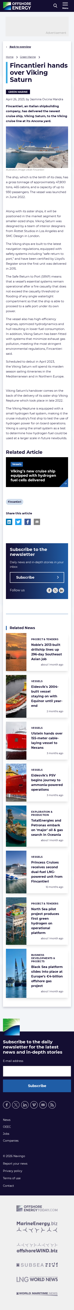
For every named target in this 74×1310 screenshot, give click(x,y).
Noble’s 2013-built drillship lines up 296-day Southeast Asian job (46, 652)
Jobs (6, 1134)
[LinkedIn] (61, 590)
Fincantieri (14, 502)
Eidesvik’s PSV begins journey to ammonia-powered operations (47, 782)
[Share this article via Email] (37, 522)
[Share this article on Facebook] (27, 522)
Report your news (15, 1163)
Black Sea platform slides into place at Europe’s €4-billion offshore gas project (47, 976)
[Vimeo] (34, 1105)
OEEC (7, 1127)
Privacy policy (12, 1171)
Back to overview (20, 46)
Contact (8, 1186)
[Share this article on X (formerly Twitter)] (18, 522)
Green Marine (28, 56)
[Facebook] (49, 590)
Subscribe (25, 577)
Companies (11, 1140)
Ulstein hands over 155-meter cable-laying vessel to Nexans (47, 741)
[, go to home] (17, 6)
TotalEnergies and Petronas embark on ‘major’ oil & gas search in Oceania (47, 828)
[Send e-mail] (43, 1105)
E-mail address (13, 1061)
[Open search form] (55, 6)
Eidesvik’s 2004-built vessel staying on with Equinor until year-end (46, 696)
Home (9, 56)
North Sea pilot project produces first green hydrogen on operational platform (45, 921)
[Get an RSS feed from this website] (52, 1105)
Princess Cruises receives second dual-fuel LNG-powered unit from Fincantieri (47, 872)
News (6, 1120)
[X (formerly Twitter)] (55, 590)
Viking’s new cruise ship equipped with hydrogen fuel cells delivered (33, 475)
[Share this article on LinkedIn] (9, 522)
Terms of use (12, 1178)
